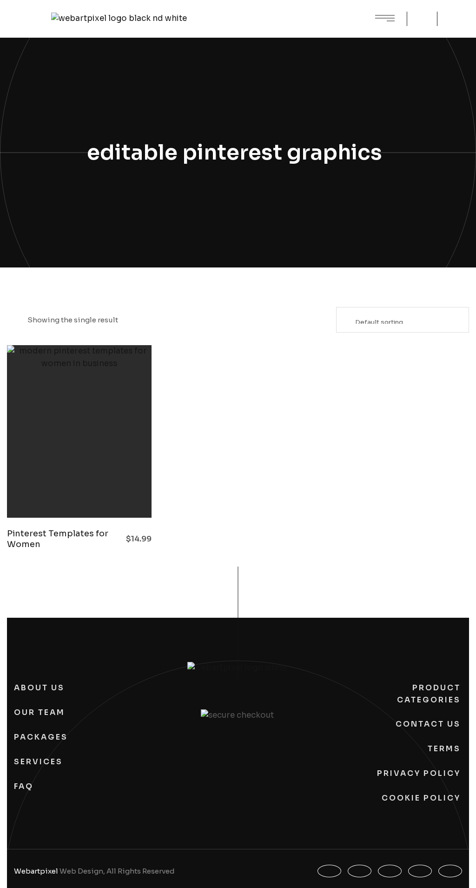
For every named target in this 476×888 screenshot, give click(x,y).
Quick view (46, 494)
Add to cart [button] (123, 494)
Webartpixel (36, 871)
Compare (72, 494)
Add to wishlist (97, 494)
